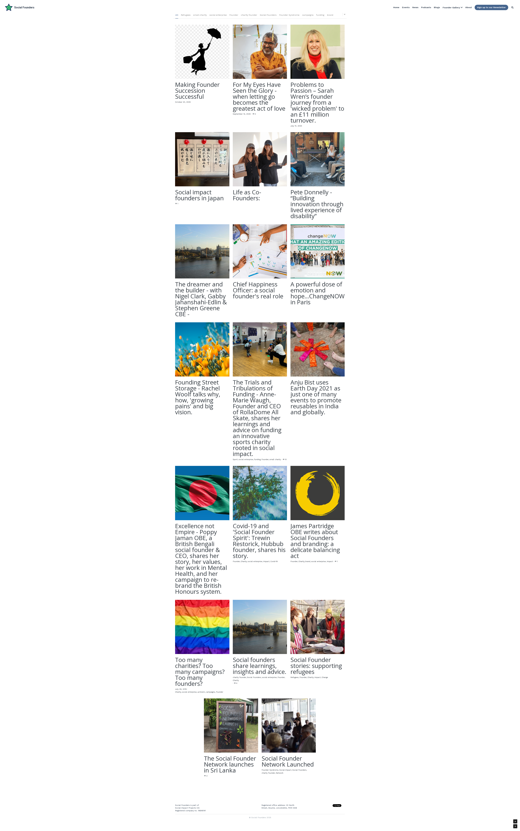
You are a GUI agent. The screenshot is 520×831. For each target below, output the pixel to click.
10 (286, 459)
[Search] (512, 7)
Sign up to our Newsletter (491, 7)
